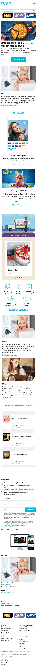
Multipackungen (5, 630)
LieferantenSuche (26, 304)
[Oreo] (31, 15)
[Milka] (19, 15)
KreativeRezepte (18, 292)
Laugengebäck (4, 636)
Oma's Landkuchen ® (24, 635)
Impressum (4, 662)
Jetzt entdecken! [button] (18, 59)
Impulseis (3, 625)
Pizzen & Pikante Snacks (7, 638)
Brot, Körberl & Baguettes (7, 635)
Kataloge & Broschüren (24, 641)
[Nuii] (7, 15)
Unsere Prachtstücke (24, 636)
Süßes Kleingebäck (23, 628)
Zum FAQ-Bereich (6, 603)
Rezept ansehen (12, 273)
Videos (20, 646)
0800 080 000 (17, 8)
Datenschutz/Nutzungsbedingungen (9, 660)
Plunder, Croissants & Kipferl (26, 625)
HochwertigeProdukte (7, 292)
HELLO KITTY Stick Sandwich (20, 418)
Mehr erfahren (17, 205)
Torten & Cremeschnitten (25, 630)
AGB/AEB (3, 659)
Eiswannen (4, 627)
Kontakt (3, 664)
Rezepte (21, 645)
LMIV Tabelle (22, 643)
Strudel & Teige (5, 640)
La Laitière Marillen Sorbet (19, 454)
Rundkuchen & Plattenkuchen (26, 627)
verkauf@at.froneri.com (9, 523)
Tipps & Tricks (22, 648)
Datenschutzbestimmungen (9, 526)
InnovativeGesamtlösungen (9, 304)
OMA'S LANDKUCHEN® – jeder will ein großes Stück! (17, 44)
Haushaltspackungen (6, 628)
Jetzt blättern (17, 165)
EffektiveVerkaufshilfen (28, 292)
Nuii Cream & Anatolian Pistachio (21, 436)
